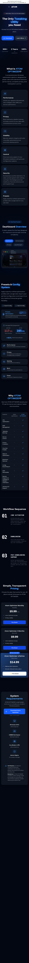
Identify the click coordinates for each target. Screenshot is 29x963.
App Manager (18, 244)
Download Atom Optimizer (16, 711)
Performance (19, 241)
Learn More (20, 38)
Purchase (14, 622)
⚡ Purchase (14, 673)
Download (9, 38)
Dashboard (9, 241)
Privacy (9, 244)
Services (22, 2)
